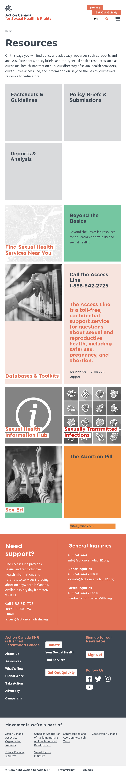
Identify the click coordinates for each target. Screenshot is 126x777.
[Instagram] (108, 680)
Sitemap (88, 770)
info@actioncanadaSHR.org (88, 560)
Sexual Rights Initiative (42, 754)
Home (8, 31)
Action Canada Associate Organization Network (14, 739)
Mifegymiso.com (82, 526)
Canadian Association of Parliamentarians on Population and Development (47, 739)
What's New (14, 668)
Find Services (55, 660)
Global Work (14, 676)
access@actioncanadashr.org (26, 619)
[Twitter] (98, 680)
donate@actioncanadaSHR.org (91, 579)
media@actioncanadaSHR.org (90, 598)
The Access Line (16, 564)
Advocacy (12, 690)
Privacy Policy (66, 770)
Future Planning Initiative (15, 754)
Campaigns (13, 698)
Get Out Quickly (106, 12)
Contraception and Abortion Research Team (74, 737)
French (95, 17)
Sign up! (95, 654)
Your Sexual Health (59, 652)
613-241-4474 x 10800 (83, 574)
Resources (13, 661)
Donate (95, 7)
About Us (12, 653)
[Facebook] (89, 680)
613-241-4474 (77, 555)
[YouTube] (89, 688)
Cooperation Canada (104, 734)
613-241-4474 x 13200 (83, 593)
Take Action (14, 683)
